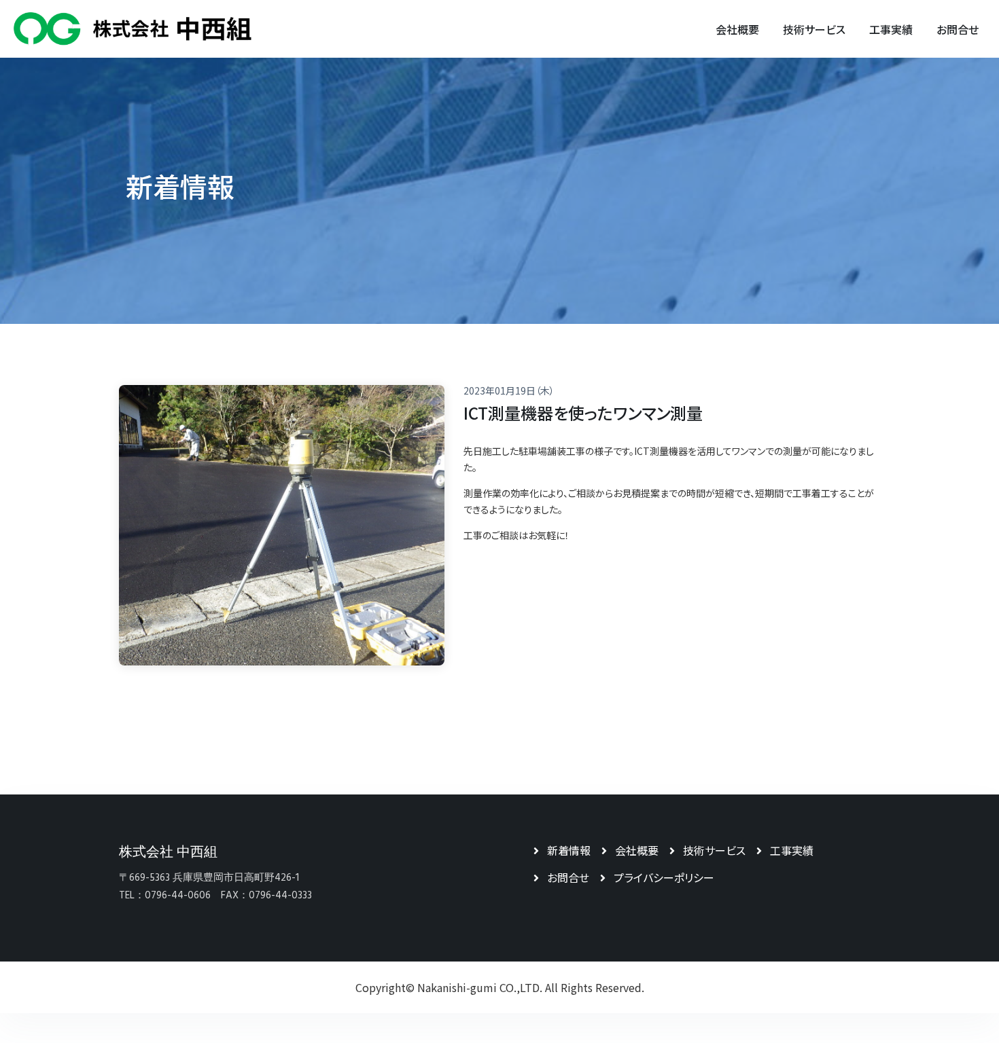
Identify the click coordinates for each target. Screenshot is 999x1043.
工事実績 (791, 850)
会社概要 (637, 850)
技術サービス (714, 850)
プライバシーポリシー (664, 877)
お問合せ (568, 877)
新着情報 (569, 850)
